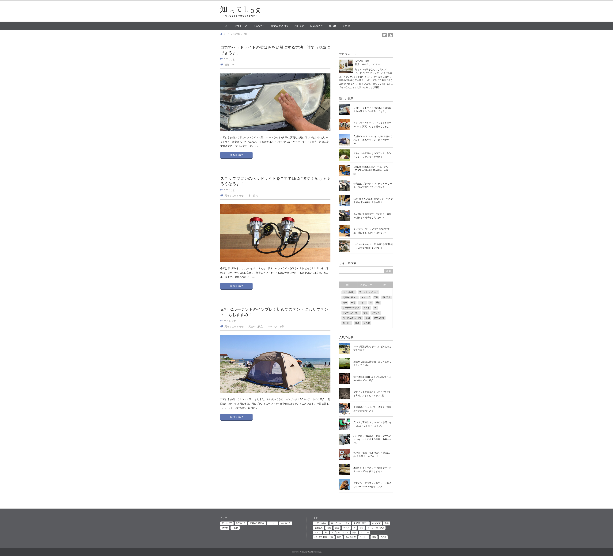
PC (375, 307)
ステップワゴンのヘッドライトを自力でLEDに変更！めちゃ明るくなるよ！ (275, 181)
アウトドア (240, 26)
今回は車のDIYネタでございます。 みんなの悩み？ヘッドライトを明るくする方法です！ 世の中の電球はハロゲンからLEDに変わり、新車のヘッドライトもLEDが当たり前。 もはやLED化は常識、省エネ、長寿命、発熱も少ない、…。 (274, 272)
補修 (226, 64)
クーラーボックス (351, 307)
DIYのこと (259, 26)
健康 (357, 323)
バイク (362, 302)
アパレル (376, 313)
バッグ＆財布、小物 (352, 318)
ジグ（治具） (349, 292)
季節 (378, 302)
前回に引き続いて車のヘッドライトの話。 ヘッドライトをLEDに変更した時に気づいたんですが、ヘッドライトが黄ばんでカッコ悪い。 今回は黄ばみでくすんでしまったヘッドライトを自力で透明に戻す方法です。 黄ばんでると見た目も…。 (274, 141)
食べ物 (333, 26)
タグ (348, 284)
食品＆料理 (379, 318)
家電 (353, 302)
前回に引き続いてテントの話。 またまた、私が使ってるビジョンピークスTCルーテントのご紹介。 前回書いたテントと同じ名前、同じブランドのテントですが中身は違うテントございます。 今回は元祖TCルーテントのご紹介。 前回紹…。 (275, 403)
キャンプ (272, 326)
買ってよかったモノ (235, 195)
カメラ (366, 307)
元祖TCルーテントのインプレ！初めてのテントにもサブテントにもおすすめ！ (274, 312)
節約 (255, 195)
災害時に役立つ (256, 326)
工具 (376, 297)
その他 (346, 26)
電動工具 (386, 297)
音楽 (365, 313)
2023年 (236, 34)
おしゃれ (299, 26)
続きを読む (236, 155)
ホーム (226, 34)
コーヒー (347, 323)
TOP (226, 26)
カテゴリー (366, 284)
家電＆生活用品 (280, 26)
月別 (384, 284)
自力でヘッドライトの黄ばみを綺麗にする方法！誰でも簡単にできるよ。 (275, 50)
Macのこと (316, 26)
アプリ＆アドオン (351, 313)
